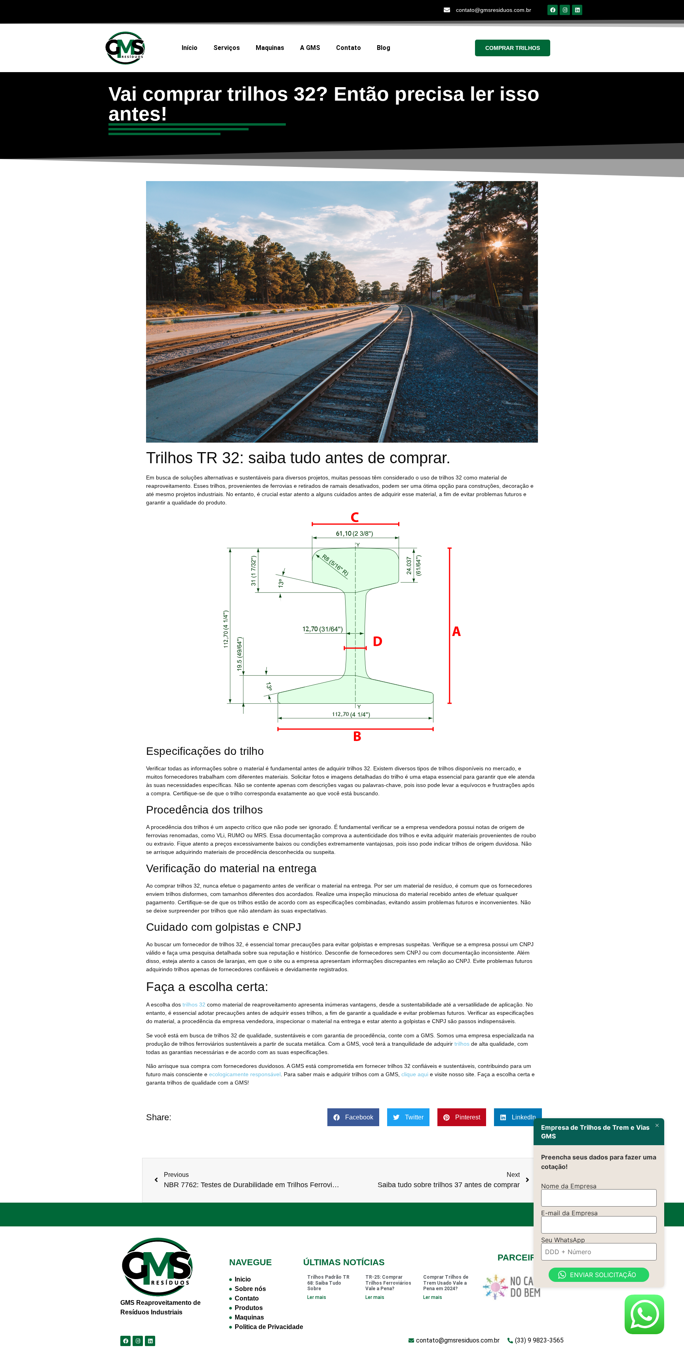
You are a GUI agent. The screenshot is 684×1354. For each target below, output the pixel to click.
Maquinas (270, 48)
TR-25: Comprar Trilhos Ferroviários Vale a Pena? (388, 1282)
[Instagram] (565, 10)
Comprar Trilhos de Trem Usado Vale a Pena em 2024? (445, 1282)
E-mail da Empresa (569, 1213)
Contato (348, 48)
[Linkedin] (577, 10)
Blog (383, 48)
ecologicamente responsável (245, 1074)
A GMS (310, 48)
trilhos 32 (193, 1004)
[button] (353, 1117)
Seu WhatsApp (563, 1240)
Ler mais (316, 1297)
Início (190, 48)
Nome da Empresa (569, 1186)
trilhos (461, 1044)
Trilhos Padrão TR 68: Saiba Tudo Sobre (328, 1282)
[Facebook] (552, 10)
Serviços (226, 48)
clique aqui (414, 1074)
